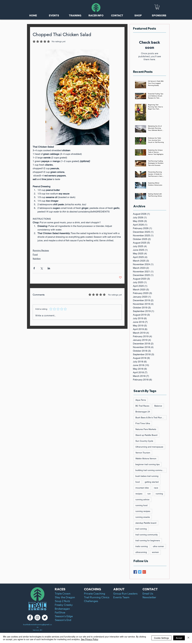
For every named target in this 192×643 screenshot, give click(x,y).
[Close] (188, 638)
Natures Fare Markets (145, 429)
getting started (152, 482)
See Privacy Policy (89, 639)
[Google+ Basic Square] (144, 572)
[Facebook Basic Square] (135, 572)
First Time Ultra (142, 423)
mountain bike (142, 488)
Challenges (91, 601)
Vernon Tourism (142, 452)
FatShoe (60, 612)
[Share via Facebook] (34, 268)
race (156, 488)
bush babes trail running (146, 476)
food (137, 482)
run (149, 493)
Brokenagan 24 (142, 411)
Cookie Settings (161, 637)
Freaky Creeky (64, 605)
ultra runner (158, 546)
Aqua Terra (140, 400)
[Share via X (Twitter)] (41, 268)
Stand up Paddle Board (146, 435)
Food (35, 254)
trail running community (146, 534)
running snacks (142, 517)
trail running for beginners (147, 540)
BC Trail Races (142, 406)
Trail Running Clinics (96, 597)
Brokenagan (62, 608)
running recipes (142, 511)
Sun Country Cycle (144, 441)
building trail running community (150, 470)
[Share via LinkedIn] (48, 268)
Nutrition (37, 258)
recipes (138, 493)
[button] (157, 7)
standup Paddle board (145, 523)
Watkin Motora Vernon (145, 458)
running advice (142, 499)
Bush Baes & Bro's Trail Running (150, 417)
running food (141, 505)
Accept (179, 637)
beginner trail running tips (147, 464)
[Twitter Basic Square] (139, 572)
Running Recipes (41, 250)
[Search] (166, 10)
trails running (141, 546)
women (155, 552)
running (159, 493)
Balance (158, 406)
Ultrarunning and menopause (149, 447)
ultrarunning (141, 552)
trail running (141, 529)
